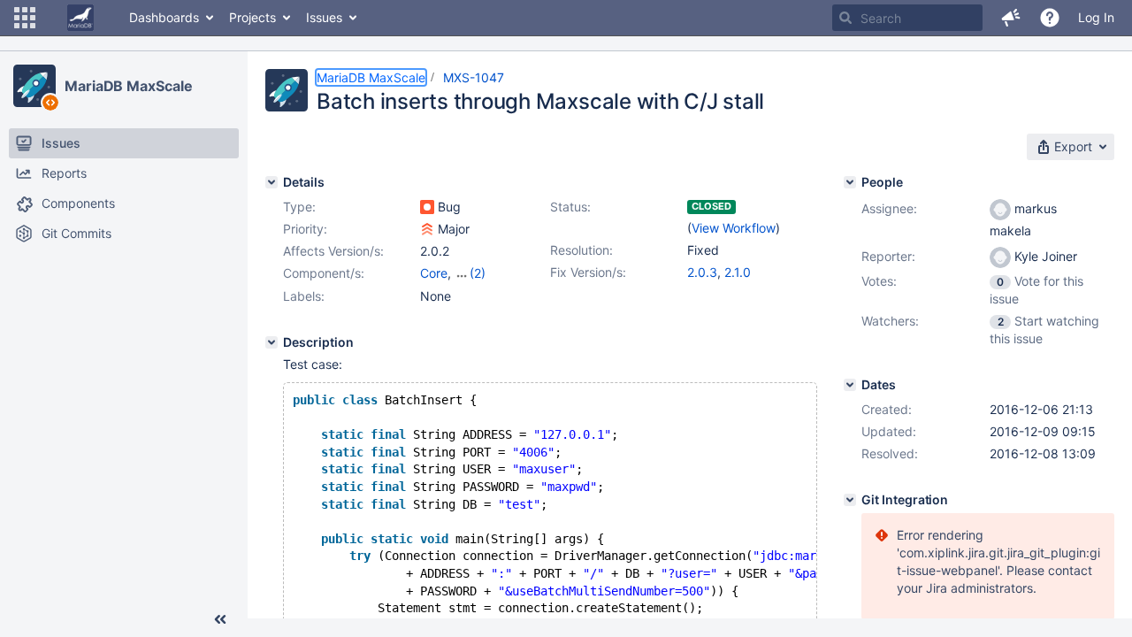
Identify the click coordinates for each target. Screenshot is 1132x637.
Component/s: (323, 272)
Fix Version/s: (588, 272)
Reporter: (888, 256)
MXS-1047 (473, 77)
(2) (478, 272)
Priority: (305, 228)
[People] (850, 182)
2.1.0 (737, 272)
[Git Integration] (850, 500)
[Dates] (850, 385)
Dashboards (164, 17)
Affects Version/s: (333, 250)
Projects (252, 17)
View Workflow (734, 227)
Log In (1096, 17)
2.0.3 (702, 272)
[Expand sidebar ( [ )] (220, 619)
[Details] (271, 182)
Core (433, 272)
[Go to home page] (80, 17)
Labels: (304, 295)
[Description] (271, 342)
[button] (25, 17)
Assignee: (889, 208)
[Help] (1049, 17)
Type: (299, 206)
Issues (324, 17)
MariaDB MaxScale (128, 86)
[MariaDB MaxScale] (34, 86)
